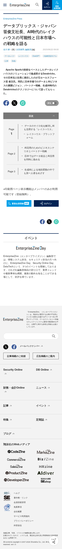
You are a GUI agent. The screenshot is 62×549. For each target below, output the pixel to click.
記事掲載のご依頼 (16, 356)
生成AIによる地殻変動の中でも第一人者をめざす (39, 171)
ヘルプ (17, 493)
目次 (31, 115)
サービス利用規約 (22, 516)
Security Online (12, 369)
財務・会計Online (14, 387)
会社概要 (18, 511)
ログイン (48, 203)
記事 (6, 405)
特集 (6, 419)
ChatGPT (36, 56)
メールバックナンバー (30, 345)
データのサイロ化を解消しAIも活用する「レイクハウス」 (39, 127)
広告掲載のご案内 (45, 356)
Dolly (14, 61)
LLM (6, 61)
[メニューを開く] (5, 5)
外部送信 (18, 525)
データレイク (10, 56)
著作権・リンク (21, 497)
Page (11, 153)
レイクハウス (23, 56)
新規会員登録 (20, 203)
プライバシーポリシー (24, 520)
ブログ (7, 433)
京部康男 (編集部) (24, 49)
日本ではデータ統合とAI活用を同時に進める (39, 157)
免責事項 (18, 506)
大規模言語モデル (50, 56)
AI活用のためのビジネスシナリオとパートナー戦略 (39, 149)
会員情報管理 (20, 502)
